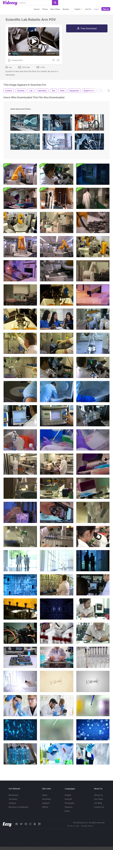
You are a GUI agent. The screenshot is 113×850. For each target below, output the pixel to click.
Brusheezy (13, 795)
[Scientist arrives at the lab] (93, 174)
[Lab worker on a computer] (20, 415)
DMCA (45, 807)
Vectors (37, 9)
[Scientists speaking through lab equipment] (56, 198)
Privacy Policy (87, 826)
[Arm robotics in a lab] (20, 246)
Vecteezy (13, 799)
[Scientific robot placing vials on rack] (20, 295)
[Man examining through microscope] (93, 367)
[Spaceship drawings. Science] (56, 681)
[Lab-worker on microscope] (56, 367)
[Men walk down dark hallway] (93, 560)
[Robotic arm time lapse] (20, 222)
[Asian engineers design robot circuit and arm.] (56, 319)
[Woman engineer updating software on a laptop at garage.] (20, 633)
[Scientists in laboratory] (20, 198)
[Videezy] (10, 3)
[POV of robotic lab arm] (20, 319)
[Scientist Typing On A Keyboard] (56, 657)
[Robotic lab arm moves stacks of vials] (93, 271)
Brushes (66, 9)
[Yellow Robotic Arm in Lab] (56, 246)
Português (69, 803)
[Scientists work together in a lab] (93, 585)
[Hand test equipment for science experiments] (93, 754)
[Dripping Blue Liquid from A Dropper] (93, 705)
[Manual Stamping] (20, 609)
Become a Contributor (18, 807)
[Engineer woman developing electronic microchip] (93, 609)
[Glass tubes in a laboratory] (20, 585)
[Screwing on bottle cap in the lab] (56, 488)
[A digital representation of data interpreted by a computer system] (20, 729)
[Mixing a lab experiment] (93, 319)
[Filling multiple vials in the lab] (93, 464)
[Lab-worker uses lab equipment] (93, 415)
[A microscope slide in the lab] (20, 391)
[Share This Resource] (58, 60)
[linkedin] (39, 824)
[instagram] (30, 824)
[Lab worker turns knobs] (56, 343)
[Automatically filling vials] (93, 295)
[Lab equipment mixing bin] (93, 488)
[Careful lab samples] (20, 512)
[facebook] (17, 824)
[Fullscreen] (57, 54)
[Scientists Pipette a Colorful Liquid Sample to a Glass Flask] (20, 705)
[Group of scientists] (56, 560)
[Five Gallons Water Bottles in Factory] (20, 754)
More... (68, 811)
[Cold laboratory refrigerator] (93, 391)
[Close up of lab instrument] (20, 536)
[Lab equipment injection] (20, 367)
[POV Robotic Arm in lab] (56, 295)
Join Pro (88, 9)
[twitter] (21, 824)
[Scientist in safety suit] (20, 464)
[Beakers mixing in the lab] (20, 488)
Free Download (89, 28)
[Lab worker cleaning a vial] (20, 440)
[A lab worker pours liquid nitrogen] (56, 585)
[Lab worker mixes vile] (93, 343)
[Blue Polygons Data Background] (93, 729)
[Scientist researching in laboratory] (20, 681)
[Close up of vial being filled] (93, 440)
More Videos (55, 9)
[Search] (55, 2)
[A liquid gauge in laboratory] (93, 512)
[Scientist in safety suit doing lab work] (56, 464)
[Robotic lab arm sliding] (56, 222)
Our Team (98, 799)
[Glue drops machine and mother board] (20, 657)
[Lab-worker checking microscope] (56, 174)
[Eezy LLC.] (7, 824)
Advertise (46, 799)
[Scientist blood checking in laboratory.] (56, 633)
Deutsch (68, 807)
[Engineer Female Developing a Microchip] (93, 633)
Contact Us (99, 807)
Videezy (12, 803)
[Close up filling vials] (56, 440)
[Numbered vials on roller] (56, 536)
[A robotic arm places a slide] (93, 222)
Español (68, 799)
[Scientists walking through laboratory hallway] (93, 198)
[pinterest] (26, 824)
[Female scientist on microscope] (93, 536)
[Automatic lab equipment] (56, 271)
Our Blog (98, 803)
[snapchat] (34, 824)
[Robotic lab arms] (20, 271)
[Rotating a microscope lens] (56, 512)
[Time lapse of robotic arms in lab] (93, 246)
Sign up (106, 9)
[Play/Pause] (10, 54)
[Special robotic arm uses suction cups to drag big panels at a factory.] (89, 123)
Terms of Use (73, 826)
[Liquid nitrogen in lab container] (56, 391)
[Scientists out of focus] (20, 560)
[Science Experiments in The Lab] (56, 754)
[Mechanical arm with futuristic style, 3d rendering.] (89, 142)
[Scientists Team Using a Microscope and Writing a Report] (56, 705)
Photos (45, 9)
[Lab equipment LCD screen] (56, 415)
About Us (98, 795)
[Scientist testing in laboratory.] (93, 657)
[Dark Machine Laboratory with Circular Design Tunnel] (56, 609)
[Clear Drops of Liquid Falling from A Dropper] (56, 729)
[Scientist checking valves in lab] (20, 343)
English (68, 795)
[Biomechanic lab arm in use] (20, 174)
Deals (44, 795)
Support (45, 803)
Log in (96, 9)
